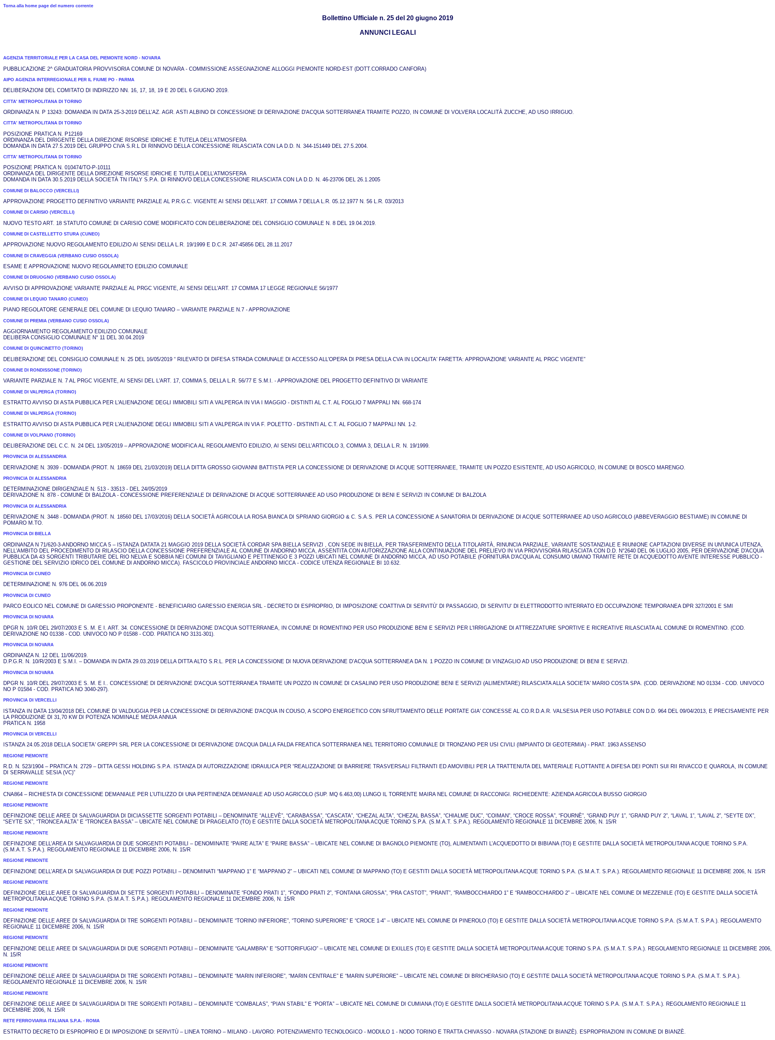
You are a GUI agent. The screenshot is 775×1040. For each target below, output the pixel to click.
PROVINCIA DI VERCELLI (30, 700)
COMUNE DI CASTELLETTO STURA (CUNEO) (51, 233)
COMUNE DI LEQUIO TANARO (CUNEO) (45, 298)
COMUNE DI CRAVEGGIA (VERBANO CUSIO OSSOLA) (61, 255)
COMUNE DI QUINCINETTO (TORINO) (43, 348)
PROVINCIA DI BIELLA (27, 533)
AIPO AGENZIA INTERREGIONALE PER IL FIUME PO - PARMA (68, 79)
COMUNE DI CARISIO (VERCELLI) (39, 212)
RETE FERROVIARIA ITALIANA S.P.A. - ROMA (51, 1020)
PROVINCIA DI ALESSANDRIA (35, 456)
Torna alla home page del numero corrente (48, 5)
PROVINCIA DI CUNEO (27, 573)
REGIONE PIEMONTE (25, 755)
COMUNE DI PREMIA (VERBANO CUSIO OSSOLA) (56, 320)
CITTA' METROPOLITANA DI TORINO (42, 101)
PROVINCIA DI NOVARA (28, 616)
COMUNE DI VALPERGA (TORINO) (39, 391)
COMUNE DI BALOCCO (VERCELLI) (41, 190)
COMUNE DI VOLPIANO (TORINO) (39, 435)
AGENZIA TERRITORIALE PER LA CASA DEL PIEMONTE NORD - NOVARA (82, 57)
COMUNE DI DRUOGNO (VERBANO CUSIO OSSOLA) (59, 277)
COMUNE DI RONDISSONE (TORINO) (42, 370)
